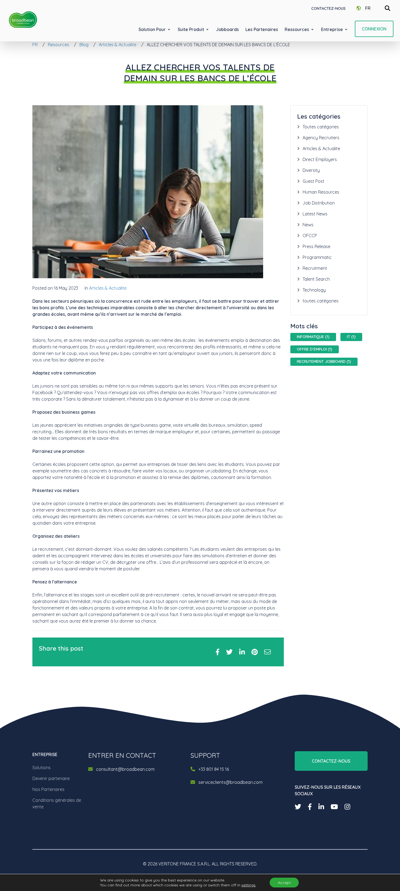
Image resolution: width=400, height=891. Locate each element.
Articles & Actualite (108, 288)
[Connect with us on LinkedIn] (321, 806)
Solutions (41, 767)
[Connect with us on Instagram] (347, 806)
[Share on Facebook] (218, 652)
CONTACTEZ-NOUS (328, 8)
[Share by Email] (267, 652)
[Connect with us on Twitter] (298, 806)
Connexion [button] (374, 29)
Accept (284, 882)
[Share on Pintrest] (254, 652)
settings (248, 885)
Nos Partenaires (48, 789)
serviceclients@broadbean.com (230, 782)
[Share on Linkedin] (242, 652)
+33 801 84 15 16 (213, 769)
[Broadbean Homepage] (23, 19)
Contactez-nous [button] (331, 761)
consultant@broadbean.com (125, 769)
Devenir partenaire (51, 778)
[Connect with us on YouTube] (334, 806)
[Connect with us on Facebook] (310, 806)
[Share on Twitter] (229, 652)
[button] (155, 29)
